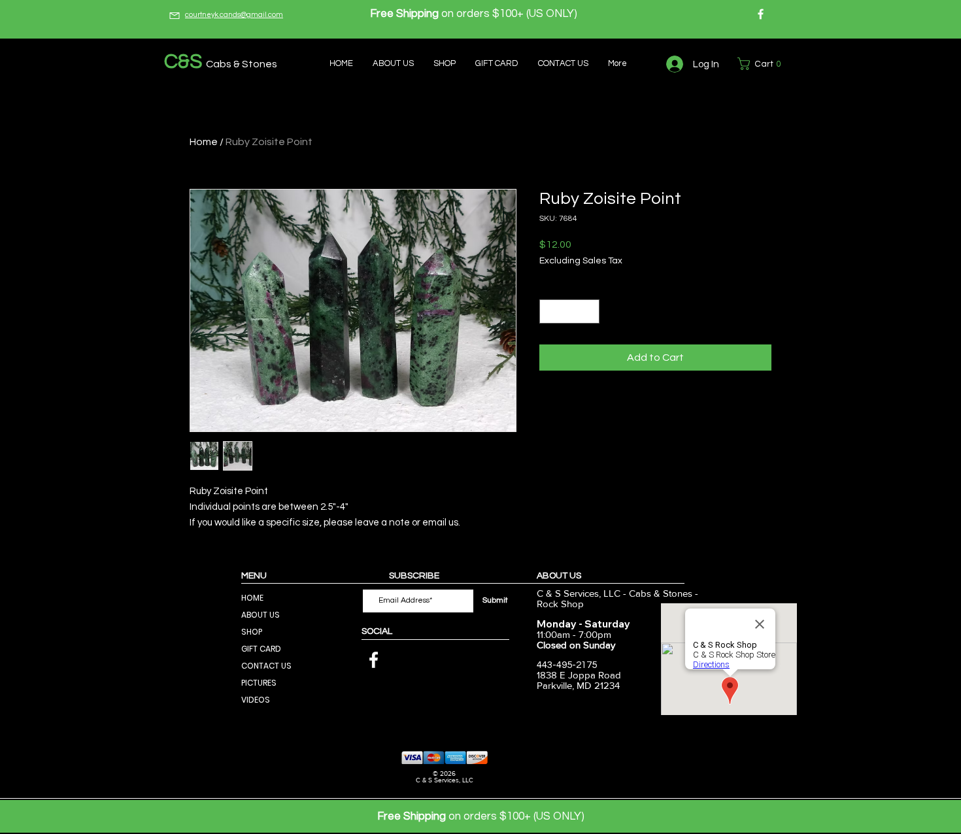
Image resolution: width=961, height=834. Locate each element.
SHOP (251, 631)
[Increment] (589, 311)
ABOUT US (260, 614)
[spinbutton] (569, 311)
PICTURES (259, 682)
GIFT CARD (261, 648)
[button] (762, 64)
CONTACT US (266, 665)
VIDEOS (255, 699)
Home (204, 142)
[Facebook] (760, 14)
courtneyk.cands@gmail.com (234, 14)
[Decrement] (549, 311)
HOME (252, 597)
